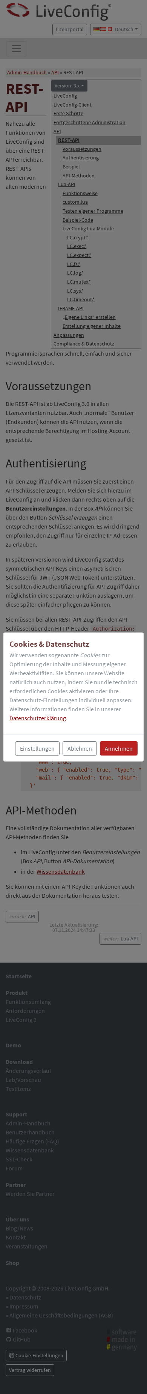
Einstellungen (37, 748)
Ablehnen (79, 748)
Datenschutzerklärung (37, 718)
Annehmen (119, 748)
